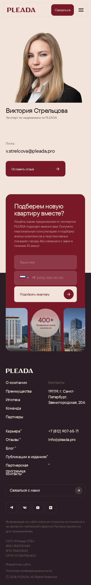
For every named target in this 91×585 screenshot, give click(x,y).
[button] (62, 10)
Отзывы (12, 439)
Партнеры (14, 416)
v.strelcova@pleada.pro (30, 151)
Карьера (13, 431)
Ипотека (13, 399)
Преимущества (19, 391)
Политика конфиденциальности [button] (29, 570)
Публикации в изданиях (26, 456)
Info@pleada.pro (62, 439)
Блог (10, 448)
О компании (16, 382)
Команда (13, 408)
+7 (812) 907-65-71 (63, 431)
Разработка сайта (18, 564)
